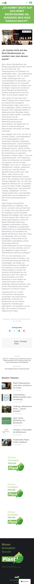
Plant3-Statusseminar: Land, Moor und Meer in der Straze (22, 385)
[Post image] (6, 385)
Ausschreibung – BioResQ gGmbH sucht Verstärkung (22, 397)
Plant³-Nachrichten (11, 34)
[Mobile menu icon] (30, 2)
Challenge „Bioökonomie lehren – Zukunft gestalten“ (22, 408)
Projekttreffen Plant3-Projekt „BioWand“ (21, 441)
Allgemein (7, 32)
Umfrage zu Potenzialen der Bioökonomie (22, 431)
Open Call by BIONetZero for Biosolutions (19, 420)
